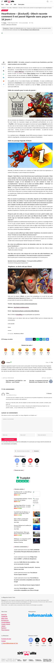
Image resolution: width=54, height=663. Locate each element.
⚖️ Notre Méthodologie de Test (9, 643)
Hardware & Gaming (18, 542)
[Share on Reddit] (3, 81)
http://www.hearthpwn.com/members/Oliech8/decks (25, 311)
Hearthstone (17, 333)
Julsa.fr (3, 626)
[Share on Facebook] (3, 67)
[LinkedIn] (52, 362)
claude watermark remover (20, 549)
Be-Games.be (5, 620)
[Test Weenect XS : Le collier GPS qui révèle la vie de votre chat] (36, 494)
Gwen (4, 22)
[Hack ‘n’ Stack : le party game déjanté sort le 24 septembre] (36, 520)
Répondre (50, 393)
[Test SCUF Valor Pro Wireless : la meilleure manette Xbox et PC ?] (36, 514)
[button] (2, 1)
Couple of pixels (5, 624)
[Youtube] (30, 462)
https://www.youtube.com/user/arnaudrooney (25, 303)
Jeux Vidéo (4, 10)
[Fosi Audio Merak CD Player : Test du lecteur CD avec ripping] (36, 500)
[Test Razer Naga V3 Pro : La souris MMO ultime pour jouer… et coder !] (36, 507)
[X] (24, 462)
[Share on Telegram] (3, 84)
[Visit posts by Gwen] (3, 362)
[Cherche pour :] (24, 451)
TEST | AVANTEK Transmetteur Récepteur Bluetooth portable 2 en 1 (27, 551)
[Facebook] (17, 462)
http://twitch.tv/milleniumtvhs (21, 307)
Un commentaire (24, 22)
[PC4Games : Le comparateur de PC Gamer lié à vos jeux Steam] (36, 540)
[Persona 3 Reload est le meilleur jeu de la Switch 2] (36, 527)
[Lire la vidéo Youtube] (30, 104)
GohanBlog (19, 314)
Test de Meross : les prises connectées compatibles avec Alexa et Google (27, 579)
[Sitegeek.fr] (9, 1)
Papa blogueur (5, 630)
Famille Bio (4, 616)
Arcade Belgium (5, 622)
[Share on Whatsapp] (3, 74)
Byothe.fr (3, 628)
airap (15, 562)
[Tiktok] (37, 462)
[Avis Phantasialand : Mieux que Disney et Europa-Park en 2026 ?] (36, 534)
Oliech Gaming (31, 73)
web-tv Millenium (19, 71)
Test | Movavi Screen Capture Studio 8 (30, 585)
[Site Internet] (50, 362)
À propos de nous (6, 638)
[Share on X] (3, 70)
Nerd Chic (4, 614)
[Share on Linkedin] (3, 77)
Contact (3, 641)
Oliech (22, 333)
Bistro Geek (4, 618)
